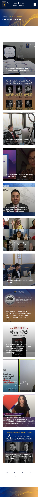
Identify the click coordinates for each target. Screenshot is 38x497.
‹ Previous (15, 473)
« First (7, 472)
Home (4, 16)
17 (30, 472)
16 (22, 472)
